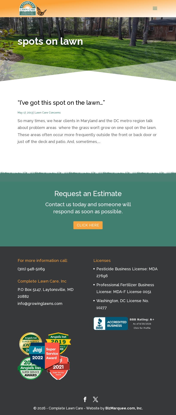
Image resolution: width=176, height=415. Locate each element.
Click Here (88, 225)
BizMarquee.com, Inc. (124, 408)
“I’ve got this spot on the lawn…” (61, 102)
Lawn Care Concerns (48, 112)
